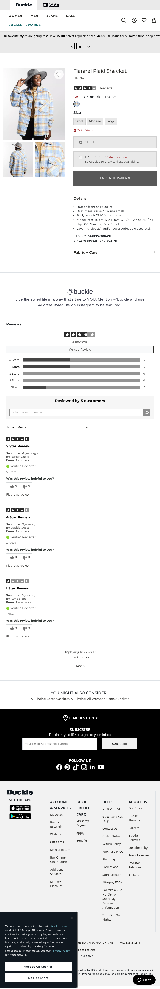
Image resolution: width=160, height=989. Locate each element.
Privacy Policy (60, 950)
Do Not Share (38, 977)
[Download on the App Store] (20, 807)
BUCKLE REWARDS (24, 25)
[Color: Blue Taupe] (76, 104)
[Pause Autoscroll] (79, 46)
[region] (38, 950)
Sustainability (138, 848)
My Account (58, 815)
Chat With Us (112, 809)
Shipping (108, 859)
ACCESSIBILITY (130, 943)
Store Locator (111, 875)
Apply (80, 833)
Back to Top (80, 657)
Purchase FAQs (112, 852)
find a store (83, 717)
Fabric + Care (86, 252)
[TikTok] (76, 767)
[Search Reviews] (146, 412)
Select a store (117, 157)
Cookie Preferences (80, 950)
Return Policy (111, 844)
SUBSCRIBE (120, 744)
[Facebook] (59, 767)
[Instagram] (84, 767)
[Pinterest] (67, 767)
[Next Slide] (88, 46)
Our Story (135, 808)
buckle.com (59, 926)
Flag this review (17, 494)
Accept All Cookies (38, 966)
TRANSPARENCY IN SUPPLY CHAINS (88, 943)
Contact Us (109, 828)
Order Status (111, 836)
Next (80, 666)
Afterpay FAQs (112, 882)
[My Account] (134, 20)
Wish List (56, 834)
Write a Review (80, 349)
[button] (15, 16)
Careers (134, 828)
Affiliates (135, 875)
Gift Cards (57, 842)
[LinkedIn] (92, 767)
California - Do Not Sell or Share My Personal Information (112, 898)
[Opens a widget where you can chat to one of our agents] (144, 980)
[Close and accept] (71, 918)
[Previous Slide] (71, 46)
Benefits (82, 841)
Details (80, 198)
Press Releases (139, 855)
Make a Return (60, 850)
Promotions (110, 867)
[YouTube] (101, 767)
